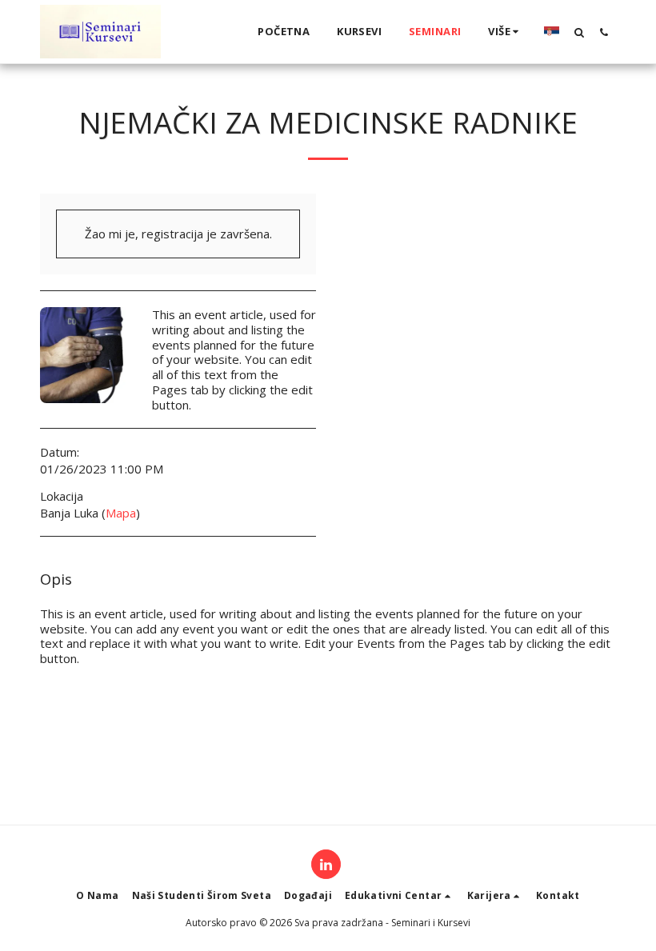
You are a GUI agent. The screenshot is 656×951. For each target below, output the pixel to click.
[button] (578, 32)
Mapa (121, 513)
